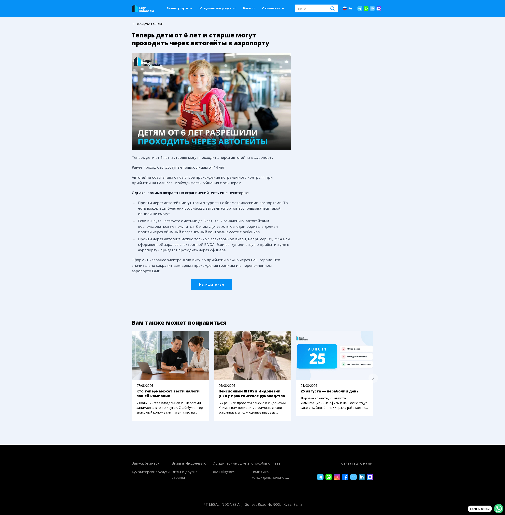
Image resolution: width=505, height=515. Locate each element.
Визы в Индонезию (189, 463)
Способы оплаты (266, 463)
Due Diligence (223, 471)
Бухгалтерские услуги (151, 471)
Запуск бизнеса (145, 463)
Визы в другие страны (184, 474)
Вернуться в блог (149, 24)
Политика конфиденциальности (270, 474)
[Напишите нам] (498, 508)
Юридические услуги (230, 463)
